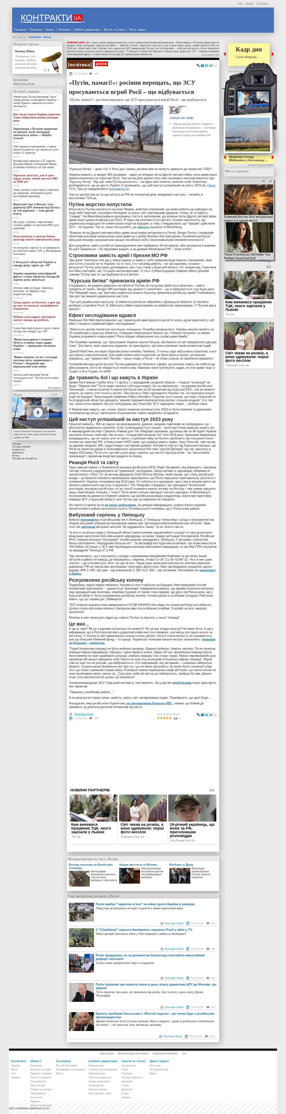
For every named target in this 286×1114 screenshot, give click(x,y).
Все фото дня (237, 71)
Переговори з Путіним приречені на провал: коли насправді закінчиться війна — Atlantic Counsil (35, 133)
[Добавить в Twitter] (206, 66)
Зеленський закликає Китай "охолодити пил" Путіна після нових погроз (36, 378)
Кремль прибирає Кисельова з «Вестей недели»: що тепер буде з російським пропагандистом (155, 1015)
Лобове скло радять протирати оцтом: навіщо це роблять (34, 318)
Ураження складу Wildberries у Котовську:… (248, 158)
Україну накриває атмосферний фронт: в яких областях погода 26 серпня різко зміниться (143, 53)
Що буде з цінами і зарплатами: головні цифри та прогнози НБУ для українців (36, 225)
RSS (240, 3)
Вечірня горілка (26, 43)
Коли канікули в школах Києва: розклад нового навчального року (36, 238)
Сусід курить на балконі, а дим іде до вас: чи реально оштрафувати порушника (36, 305)
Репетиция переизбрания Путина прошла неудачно (201, 873)
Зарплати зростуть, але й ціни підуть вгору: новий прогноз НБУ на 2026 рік (35, 178)
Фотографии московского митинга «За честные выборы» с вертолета (104, 876)
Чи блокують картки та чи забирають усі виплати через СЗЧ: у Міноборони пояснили (37, 251)
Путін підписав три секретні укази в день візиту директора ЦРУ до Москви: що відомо (156, 986)
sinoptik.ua (31, 458)
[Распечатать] (211, 66)
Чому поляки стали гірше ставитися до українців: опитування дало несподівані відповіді (36, 193)
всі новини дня (210, 54)
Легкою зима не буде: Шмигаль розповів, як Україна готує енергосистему (33, 291)
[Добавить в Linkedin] (202, 66)
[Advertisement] (143, 754)
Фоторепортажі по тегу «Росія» (93, 858)
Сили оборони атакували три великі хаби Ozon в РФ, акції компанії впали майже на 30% (34, 434)
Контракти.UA (119, 189)
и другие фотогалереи (261, 165)
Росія (47, 37)
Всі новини (54, 387)
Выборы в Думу (181, 864)
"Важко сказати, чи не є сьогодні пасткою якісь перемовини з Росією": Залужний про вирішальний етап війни (35, 362)
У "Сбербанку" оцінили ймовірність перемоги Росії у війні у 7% (144, 929)
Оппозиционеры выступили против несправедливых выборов (152, 873)
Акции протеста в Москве (138, 864)
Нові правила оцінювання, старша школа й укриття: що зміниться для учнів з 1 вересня (35, 149)
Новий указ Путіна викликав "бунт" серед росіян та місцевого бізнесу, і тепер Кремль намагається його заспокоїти (35, 101)
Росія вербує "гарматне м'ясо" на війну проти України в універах (145, 904)
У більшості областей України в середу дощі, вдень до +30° (161, 51)
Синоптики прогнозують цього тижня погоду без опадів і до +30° (36, 330)
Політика (35, 37)
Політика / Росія (84, 714)
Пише (210, 185)
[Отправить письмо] (215, 66)
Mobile (250, 3)
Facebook (262, 3)
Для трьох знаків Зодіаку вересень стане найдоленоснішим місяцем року (130, 42)
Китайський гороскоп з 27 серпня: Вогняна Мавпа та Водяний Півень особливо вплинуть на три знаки (35, 164)
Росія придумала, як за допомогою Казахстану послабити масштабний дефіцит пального (150, 957)
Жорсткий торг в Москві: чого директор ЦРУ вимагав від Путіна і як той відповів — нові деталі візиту (138, 48)
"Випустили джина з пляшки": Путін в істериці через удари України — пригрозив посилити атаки (34, 344)
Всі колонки (20, 79)
